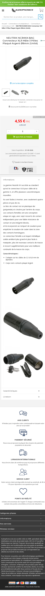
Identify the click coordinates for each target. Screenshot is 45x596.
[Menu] (3, 10)
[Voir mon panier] (42, 10)
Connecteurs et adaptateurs (19, 24)
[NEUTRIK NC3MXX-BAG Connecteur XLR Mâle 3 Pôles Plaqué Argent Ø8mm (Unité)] (6, 92)
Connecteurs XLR (8, 26)
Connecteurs (35, 24)
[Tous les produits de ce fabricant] (43, 41)
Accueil (4, 24)
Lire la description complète (23, 83)
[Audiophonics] (22, 10)
